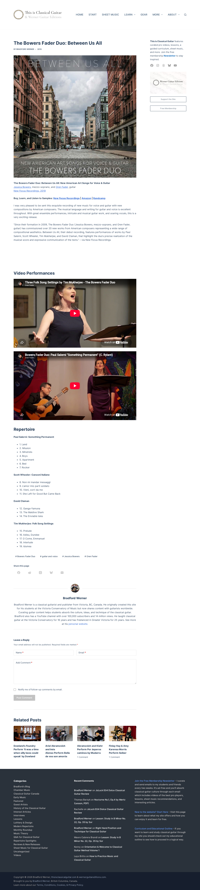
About (172, 14)
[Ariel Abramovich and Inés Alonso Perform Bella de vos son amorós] (59, 733)
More (156, 14)
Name (19, 652)
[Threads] (40, 573)
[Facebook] (19, 573)
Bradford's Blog (22, 786)
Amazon (86, 198)
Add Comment (24, 662)
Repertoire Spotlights (25, 840)
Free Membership (168, 108)
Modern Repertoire (24, 826)
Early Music (20, 797)
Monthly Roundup (23, 830)
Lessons (18, 819)
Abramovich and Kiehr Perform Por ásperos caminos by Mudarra (90, 749)
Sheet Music (110, 14)
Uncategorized (21, 851)
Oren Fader (62, 187)
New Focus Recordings (66, 198)
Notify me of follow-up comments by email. (40, 689)
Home (79, 14)
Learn (128, 14)
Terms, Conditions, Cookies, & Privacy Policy (60, 885)
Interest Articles (22, 811)
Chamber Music (22, 790)
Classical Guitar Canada (26, 793)
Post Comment (24, 697)
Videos (17, 855)
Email (82, 652)
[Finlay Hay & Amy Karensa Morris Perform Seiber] (122, 733)
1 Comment (82, 757)
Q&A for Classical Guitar (27, 837)
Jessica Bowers (22, 187)
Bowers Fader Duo (25, 556)
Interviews (19, 815)
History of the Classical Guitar (30, 808)
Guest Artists (21, 804)
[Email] (62, 573)
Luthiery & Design (23, 822)
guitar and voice (49, 556)
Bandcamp (99, 198)
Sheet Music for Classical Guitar (31, 847)
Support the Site (168, 99)
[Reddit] (29, 573)
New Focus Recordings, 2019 (30, 190)
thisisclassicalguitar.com (63, 877)
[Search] (185, 15)
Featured (18, 801)
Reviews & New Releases (27, 844)
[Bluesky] (51, 573)
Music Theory (21, 833)
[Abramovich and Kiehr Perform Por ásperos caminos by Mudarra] (91, 733)
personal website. (78, 623)
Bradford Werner (83, 790)
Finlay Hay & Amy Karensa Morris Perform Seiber (119, 749)
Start (93, 14)
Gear (144, 14)
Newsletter (170, 55)
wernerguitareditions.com (92, 877)
